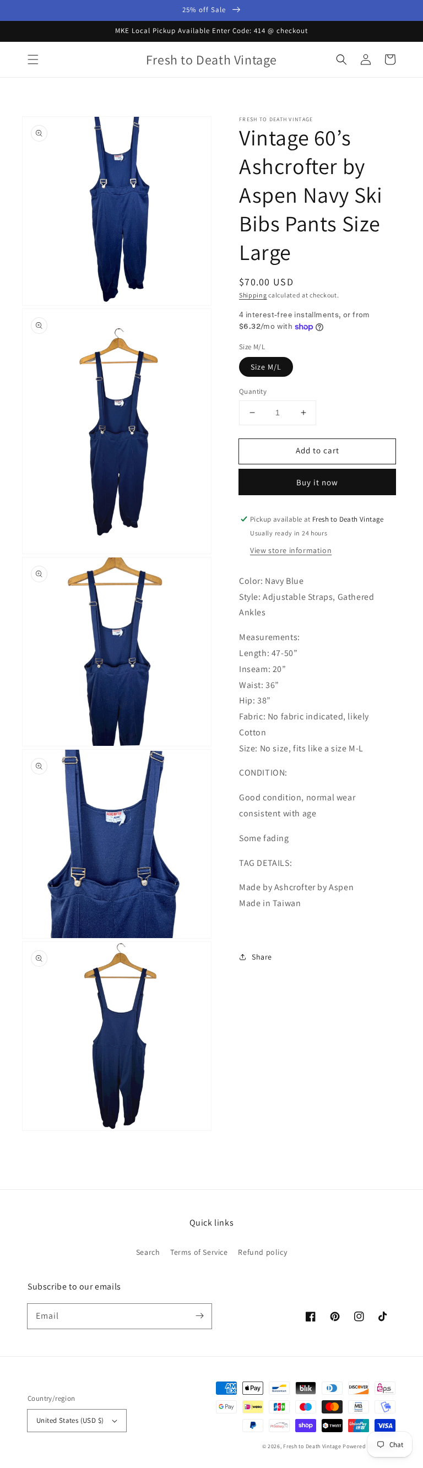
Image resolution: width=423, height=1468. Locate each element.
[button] (33, 59)
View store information (291, 550)
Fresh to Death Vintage (313, 1446)
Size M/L (266, 367)
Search (148, 1252)
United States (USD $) (70, 1420)
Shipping (253, 295)
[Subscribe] (199, 1316)
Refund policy (262, 1252)
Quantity (253, 391)
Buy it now (317, 482)
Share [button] (262, 957)
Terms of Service (199, 1252)
